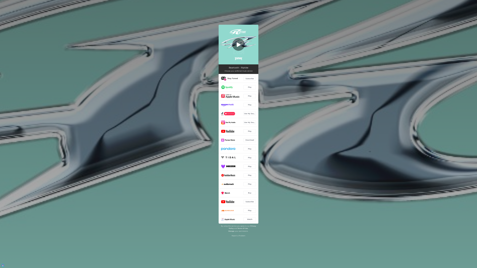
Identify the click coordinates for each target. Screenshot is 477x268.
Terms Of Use (243, 228)
